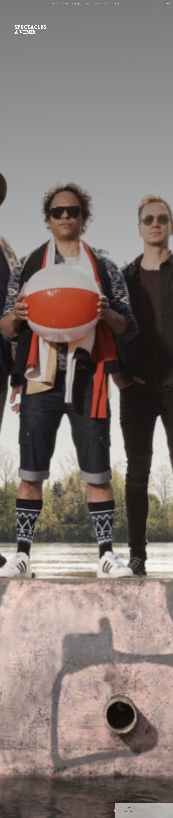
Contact (106, 3)
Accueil (55, 3)
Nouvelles (87, 3)
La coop (97, 3)
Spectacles (76, 3)
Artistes (65, 3)
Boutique (117, 3)
